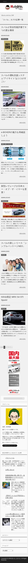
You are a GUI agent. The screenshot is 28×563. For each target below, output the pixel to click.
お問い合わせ (9, 470)
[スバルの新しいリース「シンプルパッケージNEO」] (14, 270)
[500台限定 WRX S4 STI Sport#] (14, 323)
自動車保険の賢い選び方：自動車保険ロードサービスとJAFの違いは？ (15, 477)
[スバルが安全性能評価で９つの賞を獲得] (14, 50)
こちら (16, 442)
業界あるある (4, 38)
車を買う (4, 254)
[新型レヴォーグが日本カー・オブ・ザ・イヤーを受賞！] (14, 216)
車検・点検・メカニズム (7, 90)
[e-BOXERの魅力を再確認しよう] (14, 159)
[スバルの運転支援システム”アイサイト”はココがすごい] (14, 105)
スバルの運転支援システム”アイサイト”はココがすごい (13, 78)
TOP (7, 15)
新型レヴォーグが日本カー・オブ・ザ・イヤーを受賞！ (14, 189)
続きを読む (23, 65)
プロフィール (9, 458)
